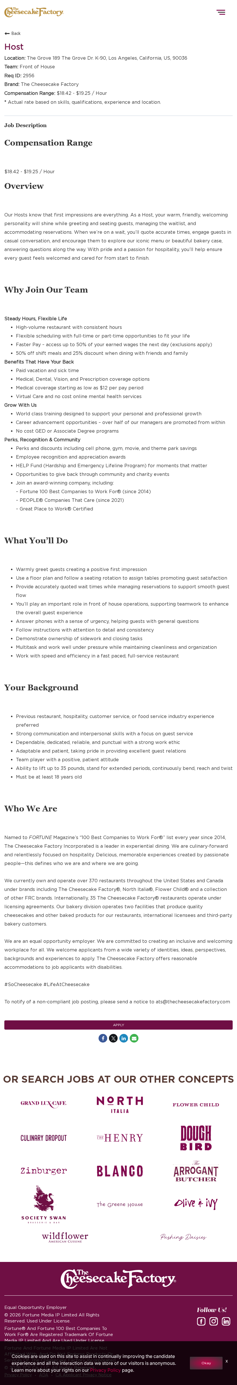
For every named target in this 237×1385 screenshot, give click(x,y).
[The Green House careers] (119, 1204)
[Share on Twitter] (113, 1038)
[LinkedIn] (227, 1323)
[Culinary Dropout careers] (43, 1138)
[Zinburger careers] (43, 1171)
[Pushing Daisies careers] (183, 1237)
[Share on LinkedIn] (123, 1038)
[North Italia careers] (119, 1104)
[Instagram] (214, 1323)
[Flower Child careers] (196, 1104)
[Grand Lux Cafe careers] (43, 1104)
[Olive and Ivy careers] (196, 1204)
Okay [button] (206, 1363)
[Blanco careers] (119, 1171)
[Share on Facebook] (103, 1038)
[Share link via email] (134, 1038)
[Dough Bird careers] (196, 1138)
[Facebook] (202, 1323)
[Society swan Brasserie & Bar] (43, 1204)
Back (16, 33)
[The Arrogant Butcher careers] (196, 1171)
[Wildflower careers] (65, 1237)
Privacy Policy (105, 1370)
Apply (118, 1025)
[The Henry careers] (119, 1138)
